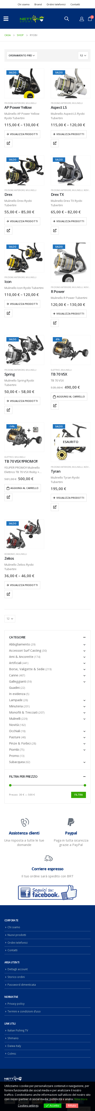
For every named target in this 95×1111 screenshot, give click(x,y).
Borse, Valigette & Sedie (27, 669)
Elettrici (55, 369)
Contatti (75, 4)
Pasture (14, 737)
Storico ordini (16, 977)
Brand (38, 4)
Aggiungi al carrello (71, 396)
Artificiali (15, 663)
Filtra (78, 794)
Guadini (14, 687)
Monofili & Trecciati (23, 712)
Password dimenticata (22, 984)
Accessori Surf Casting (25, 650)
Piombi (14, 749)
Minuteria (16, 706)
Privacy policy (16, 1003)
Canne (13, 675)
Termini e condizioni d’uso (24, 1011)
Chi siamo (24, 4)
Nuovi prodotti (17, 935)
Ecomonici (9, 554)
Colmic (12, 1053)
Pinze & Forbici (20, 743)
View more (80, 1099)
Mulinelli (31, 103)
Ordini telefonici (56, 4)
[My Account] (82, 19)
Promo (14, 756)
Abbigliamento (19, 644)
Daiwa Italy (14, 1046)
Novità (87, 190)
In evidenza (17, 694)
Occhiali (14, 731)
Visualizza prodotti (24, 134)
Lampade (16, 700)
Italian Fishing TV (18, 1030)
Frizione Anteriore (14, 103)
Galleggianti (17, 681)
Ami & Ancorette (21, 657)
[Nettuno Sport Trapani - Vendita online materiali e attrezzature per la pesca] (32, 18)
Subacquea (17, 762)
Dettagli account (18, 969)
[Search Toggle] (66, 18)
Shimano (13, 1038)
